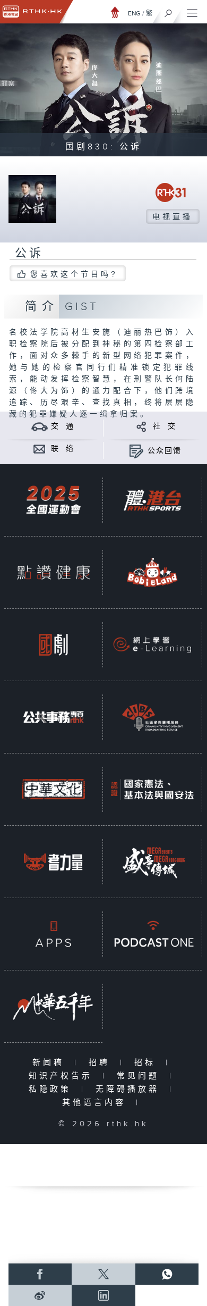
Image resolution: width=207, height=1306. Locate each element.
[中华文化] (53, 789)
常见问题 (140, 1076)
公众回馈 (165, 451)
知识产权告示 (63, 1076)
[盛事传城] (152, 862)
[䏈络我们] (39, 448)
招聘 (102, 1062)
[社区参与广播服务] (152, 717)
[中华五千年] (53, 1006)
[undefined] (115, 11)
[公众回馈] (136, 450)
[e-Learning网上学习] (152, 645)
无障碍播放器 (130, 1089)
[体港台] (152, 500)
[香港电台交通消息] (39, 426)
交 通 (62, 426)
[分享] (141, 426)
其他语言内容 (96, 1102)
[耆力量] (53, 862)
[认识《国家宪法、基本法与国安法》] (152, 789)
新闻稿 (50, 1062)
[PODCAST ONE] (152, 934)
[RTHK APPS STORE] (53, 934)
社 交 (164, 426)
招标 (147, 1062)
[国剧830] (53, 645)
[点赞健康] (53, 572)
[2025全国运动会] (53, 500)
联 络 (62, 449)
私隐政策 (52, 1089)
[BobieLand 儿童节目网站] (152, 572)
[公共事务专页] (53, 717)
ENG (134, 13)
